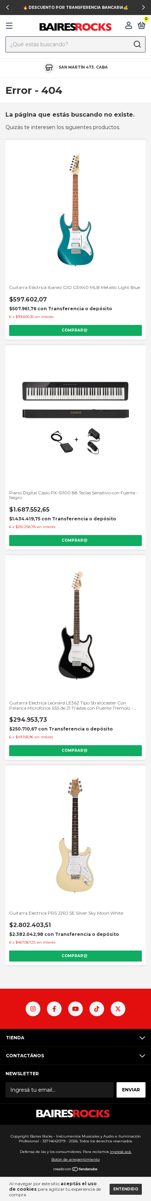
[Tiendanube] (76, 1170)
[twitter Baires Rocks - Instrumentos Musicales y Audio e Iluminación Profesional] (118, 1009)
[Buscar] (137, 44)
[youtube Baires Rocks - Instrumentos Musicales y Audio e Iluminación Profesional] (75, 1009)
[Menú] (10, 25)
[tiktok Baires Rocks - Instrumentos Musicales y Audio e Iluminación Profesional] (96, 1009)
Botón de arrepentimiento (75, 1159)
